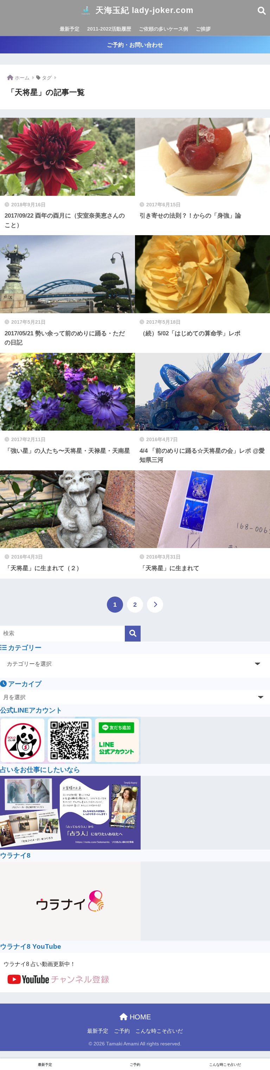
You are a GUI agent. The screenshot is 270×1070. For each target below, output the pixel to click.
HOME (139, 1017)
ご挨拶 (203, 29)
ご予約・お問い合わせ (135, 45)
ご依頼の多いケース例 (163, 29)
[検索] (133, 634)
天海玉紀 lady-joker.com (143, 10)
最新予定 (69, 29)
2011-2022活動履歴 (109, 29)
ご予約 (122, 1031)
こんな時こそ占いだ (159, 1031)
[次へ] (155, 605)
